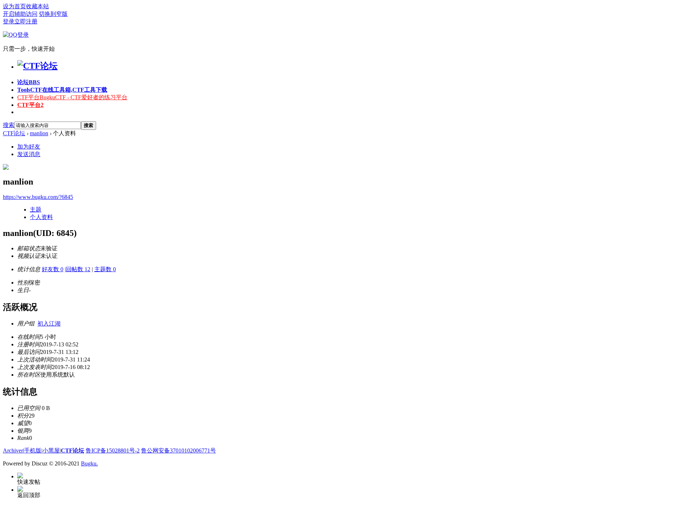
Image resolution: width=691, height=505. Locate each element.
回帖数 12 (78, 269)
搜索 (8, 125)
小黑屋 (51, 450)
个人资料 (41, 217)
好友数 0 (52, 269)
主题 (35, 209)
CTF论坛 (14, 133)
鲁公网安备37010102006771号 (178, 450)
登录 (8, 21)
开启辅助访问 (20, 14)
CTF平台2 (30, 105)
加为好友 (28, 147)
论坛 (28, 82)
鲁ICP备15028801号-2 (113, 450)
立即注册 (25, 21)
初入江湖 (48, 323)
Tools (62, 90)
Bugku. (89, 463)
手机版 (32, 450)
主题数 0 (105, 269)
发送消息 (28, 154)
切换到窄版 (53, 14)
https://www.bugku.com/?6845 (38, 197)
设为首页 (14, 6)
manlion (39, 133)
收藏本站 (37, 6)
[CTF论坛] (37, 65)
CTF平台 (72, 97)
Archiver (13, 450)
